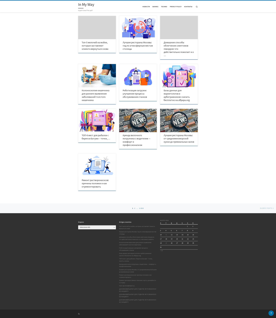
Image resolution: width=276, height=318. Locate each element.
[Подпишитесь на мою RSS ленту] (79, 314)
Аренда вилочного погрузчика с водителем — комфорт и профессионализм (137, 265)
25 (166, 243)
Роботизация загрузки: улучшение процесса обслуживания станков (135, 93)
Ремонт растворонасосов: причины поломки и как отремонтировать (95, 183)
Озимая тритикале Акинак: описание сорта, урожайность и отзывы (137, 281)
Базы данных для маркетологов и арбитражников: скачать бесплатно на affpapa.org (135, 254)
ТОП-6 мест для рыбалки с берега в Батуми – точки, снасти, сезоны (135, 260)
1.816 (141, 208)
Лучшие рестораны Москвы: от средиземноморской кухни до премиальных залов (179, 138)
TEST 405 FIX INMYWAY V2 (127, 286)
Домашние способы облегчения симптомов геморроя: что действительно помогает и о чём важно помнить (136, 238)
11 (166, 235)
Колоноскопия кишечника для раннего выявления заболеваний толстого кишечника (135, 244)
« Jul (161, 250)
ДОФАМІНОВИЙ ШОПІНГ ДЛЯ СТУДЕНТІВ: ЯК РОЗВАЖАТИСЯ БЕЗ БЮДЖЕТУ (137, 290)
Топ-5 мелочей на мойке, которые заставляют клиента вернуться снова (95, 45)
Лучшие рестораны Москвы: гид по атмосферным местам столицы (138, 45)
